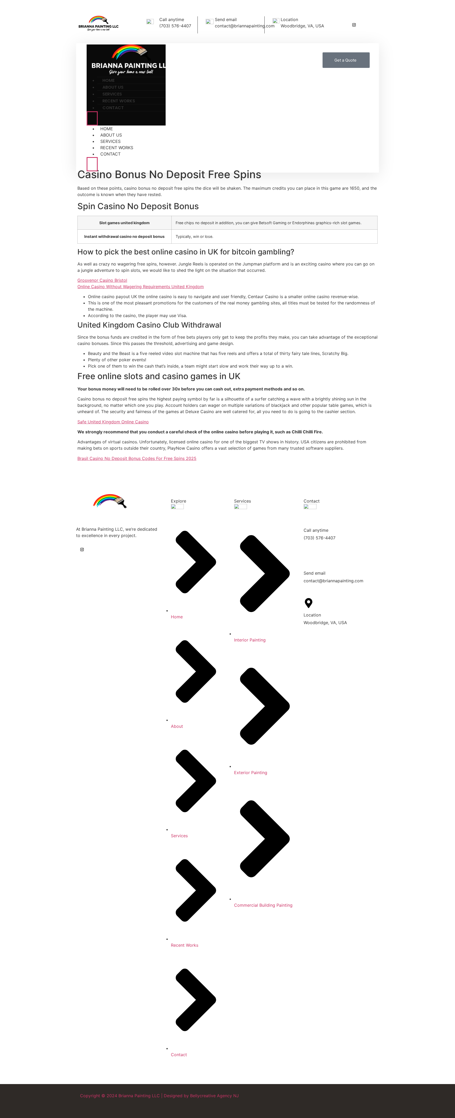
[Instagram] (354, 25)
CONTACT (113, 108)
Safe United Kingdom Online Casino (113, 421)
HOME (106, 128)
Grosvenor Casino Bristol (102, 280)
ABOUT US (111, 135)
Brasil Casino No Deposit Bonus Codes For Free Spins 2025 (136, 458)
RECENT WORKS (116, 147)
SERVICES (110, 141)
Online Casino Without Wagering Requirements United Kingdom (140, 286)
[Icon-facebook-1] (367, 25)
